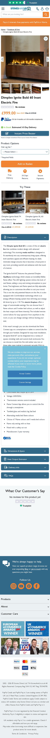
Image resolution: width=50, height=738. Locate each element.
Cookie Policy (20, 367)
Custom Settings (25, 382)
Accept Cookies (25, 374)
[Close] (45, 348)
